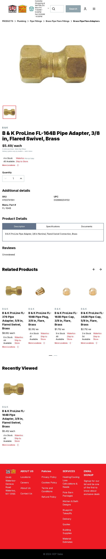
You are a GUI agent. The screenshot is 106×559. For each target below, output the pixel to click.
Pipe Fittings (36, 21)
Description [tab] (19, 226)
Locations (25, 477)
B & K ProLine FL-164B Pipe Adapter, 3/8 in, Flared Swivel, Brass (13, 418)
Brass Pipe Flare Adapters (86, 21)
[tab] (50, 355)
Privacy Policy (49, 477)
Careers (24, 482)
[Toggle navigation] (94, 9)
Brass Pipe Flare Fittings (57, 21)
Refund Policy (49, 496)
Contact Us (26, 493)
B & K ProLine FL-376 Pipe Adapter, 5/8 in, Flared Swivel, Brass (13, 320)
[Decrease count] (5, 178)
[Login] (85, 9)
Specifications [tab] (53, 226)
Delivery (67, 518)
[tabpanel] (53, 235)
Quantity (7, 172)
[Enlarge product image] (9, 112)
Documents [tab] (86, 226)
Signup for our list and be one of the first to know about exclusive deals (92, 487)
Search (73, 8)
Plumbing (21, 21)
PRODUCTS (7, 21)
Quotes (66, 524)
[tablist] (53, 226)
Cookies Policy (49, 482)
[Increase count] (21, 178)
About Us (25, 488)
